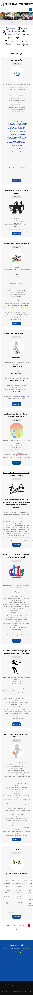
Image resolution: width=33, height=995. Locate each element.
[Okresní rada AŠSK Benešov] (17, 4)
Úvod (13, 22)
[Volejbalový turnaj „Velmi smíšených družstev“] (16, 207)
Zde (9, 148)
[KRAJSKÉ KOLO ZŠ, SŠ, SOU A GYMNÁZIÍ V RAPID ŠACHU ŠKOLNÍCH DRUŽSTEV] (16, 571)
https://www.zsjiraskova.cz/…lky (17, 913)
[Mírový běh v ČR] (16, 74)
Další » (18, 930)
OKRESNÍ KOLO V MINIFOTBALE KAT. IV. (16, 333)
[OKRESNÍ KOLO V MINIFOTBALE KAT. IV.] (16, 347)
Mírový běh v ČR (16, 60)
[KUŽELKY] (16, 863)
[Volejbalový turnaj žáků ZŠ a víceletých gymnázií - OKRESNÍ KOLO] (16, 430)
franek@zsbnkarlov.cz (23, 396)
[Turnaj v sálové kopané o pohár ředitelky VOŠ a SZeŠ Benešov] (16, 489)
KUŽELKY (17, 849)
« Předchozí (8, 925)
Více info (16, 180)
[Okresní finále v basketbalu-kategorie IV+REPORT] (16, 751)
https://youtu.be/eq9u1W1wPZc (17, 151)
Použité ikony (24, 985)
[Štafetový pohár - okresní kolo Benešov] (16, 258)
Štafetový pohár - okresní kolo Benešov (16, 243)
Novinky (19, 22)
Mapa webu (17, 985)
